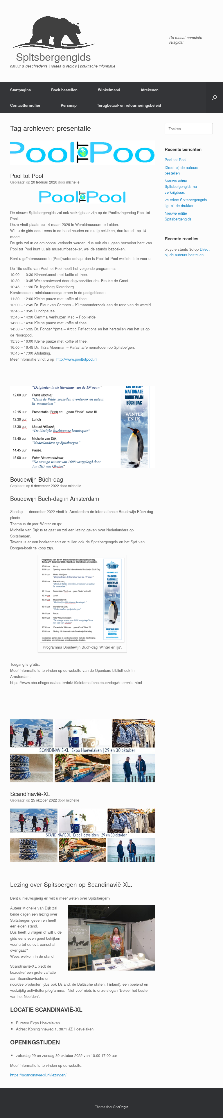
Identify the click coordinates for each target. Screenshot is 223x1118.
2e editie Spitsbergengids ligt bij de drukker (186, 202)
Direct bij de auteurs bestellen (187, 252)
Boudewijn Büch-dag (36, 479)
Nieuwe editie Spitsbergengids (178, 216)
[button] (214, 97)
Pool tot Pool (26, 175)
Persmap (69, 105)
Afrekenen (150, 89)
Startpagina (20, 89)
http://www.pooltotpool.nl (76, 359)
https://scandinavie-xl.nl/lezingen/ (38, 1075)
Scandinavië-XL (30, 793)
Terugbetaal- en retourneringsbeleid (129, 105)
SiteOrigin (120, 1106)
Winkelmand (109, 89)
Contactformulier (25, 105)
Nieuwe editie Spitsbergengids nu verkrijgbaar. (181, 186)
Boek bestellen (64, 89)
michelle (73, 181)
